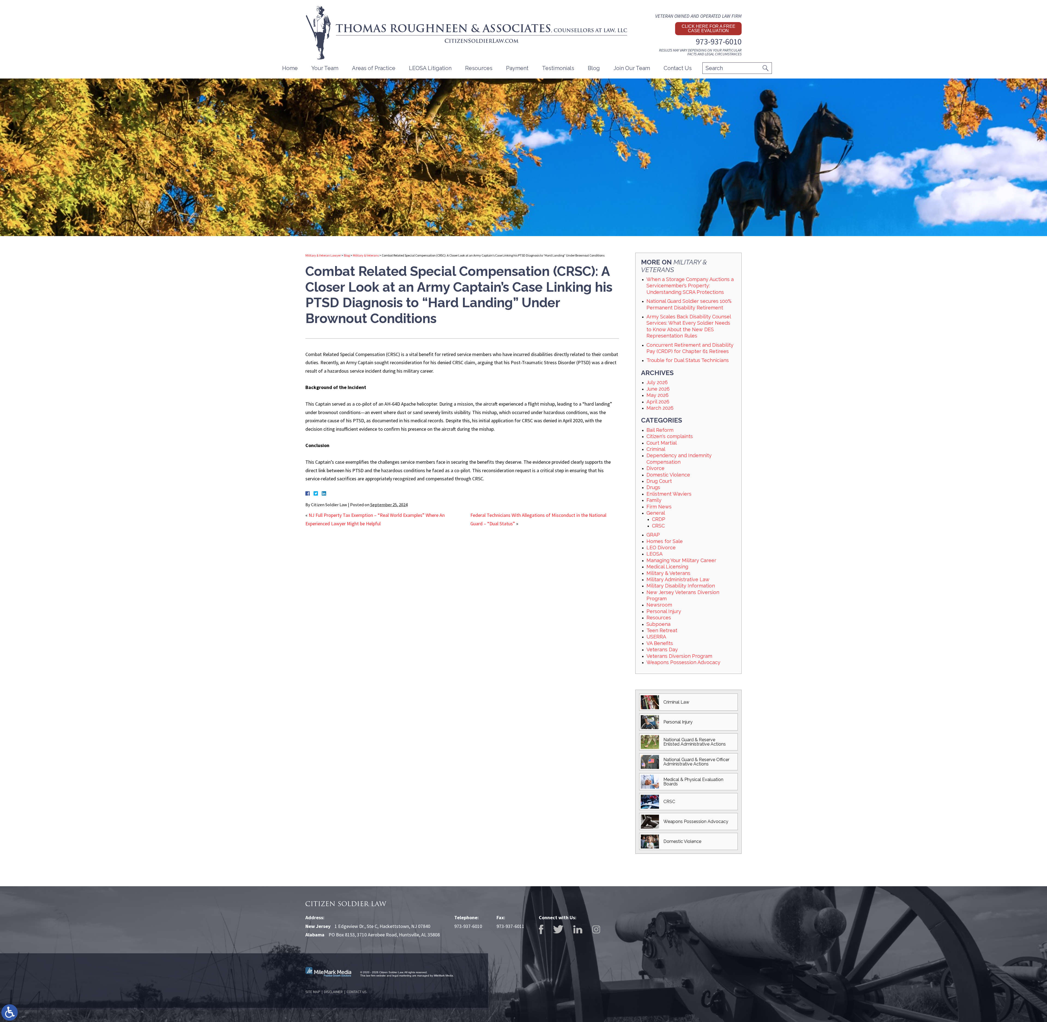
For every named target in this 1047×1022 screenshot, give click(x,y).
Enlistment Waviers (668, 494)
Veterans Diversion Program (679, 656)
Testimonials (558, 68)
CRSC (658, 526)
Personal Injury (663, 611)
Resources (658, 617)
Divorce (655, 468)
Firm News (659, 507)
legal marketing (401, 975)
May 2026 (657, 395)
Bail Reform (659, 430)
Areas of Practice (373, 68)
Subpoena (658, 624)
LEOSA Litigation (430, 68)
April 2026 (657, 402)
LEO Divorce (661, 547)
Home (290, 68)
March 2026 (659, 408)
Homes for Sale (664, 541)
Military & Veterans (366, 255)
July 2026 (657, 382)
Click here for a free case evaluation (708, 28)
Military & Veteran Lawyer (323, 255)
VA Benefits (659, 643)
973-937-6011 (510, 926)
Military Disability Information (680, 586)
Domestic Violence (668, 475)
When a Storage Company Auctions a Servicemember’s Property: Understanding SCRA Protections (690, 285)
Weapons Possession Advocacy (683, 662)
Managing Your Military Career (681, 560)
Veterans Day (662, 649)
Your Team (324, 68)
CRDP (658, 519)
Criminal (655, 449)
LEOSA (654, 554)
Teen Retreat (661, 630)
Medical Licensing (667, 566)
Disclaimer (333, 991)
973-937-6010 (719, 41)
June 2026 (658, 389)
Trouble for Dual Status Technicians (687, 360)
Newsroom (659, 605)
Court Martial (661, 443)
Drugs (653, 487)
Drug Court (659, 481)
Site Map (312, 991)
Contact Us (678, 68)
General (655, 513)
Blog (594, 68)
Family (653, 500)
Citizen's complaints (669, 436)
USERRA (656, 637)
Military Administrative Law (677, 579)
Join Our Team (631, 68)
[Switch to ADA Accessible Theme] (9, 1012)
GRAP (653, 535)
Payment (517, 68)
